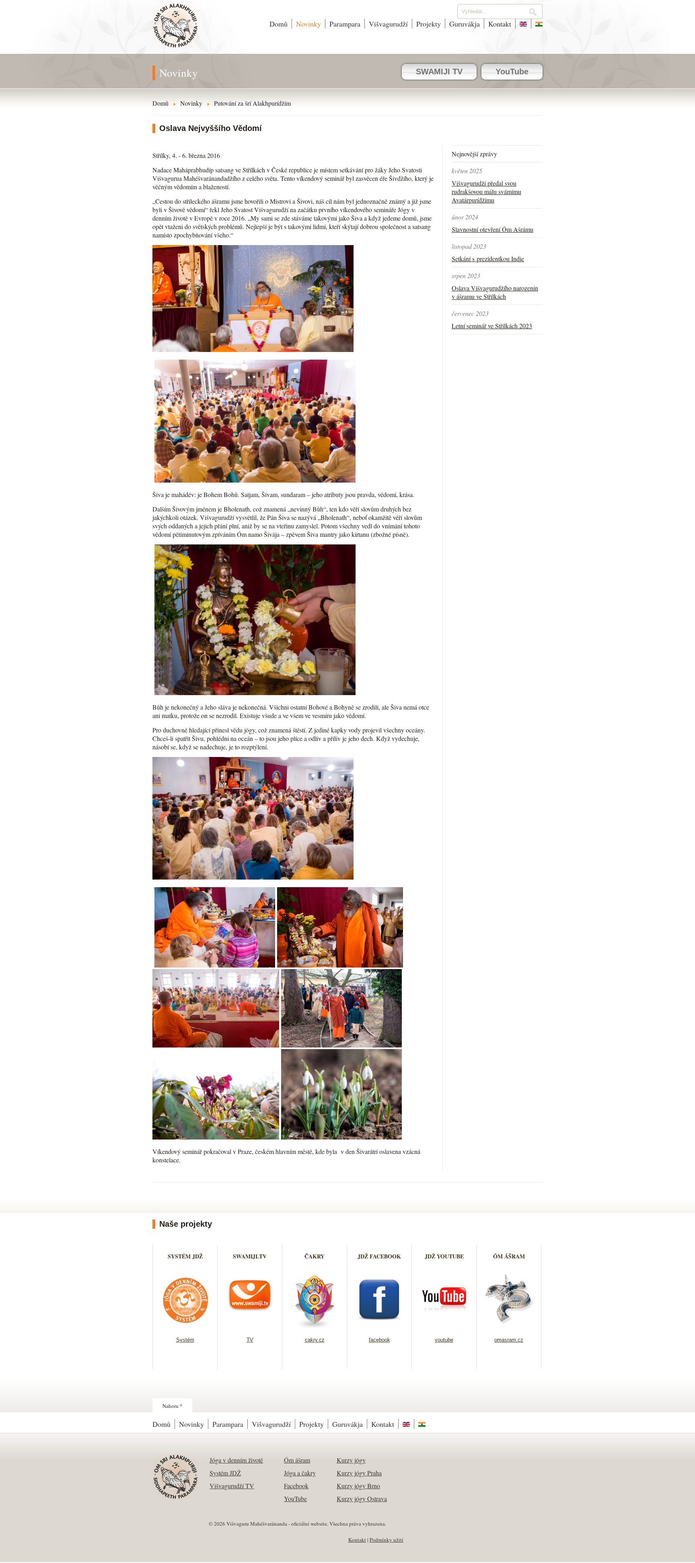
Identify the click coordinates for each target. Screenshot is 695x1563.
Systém (185, 1340)
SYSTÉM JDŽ (185, 1256)
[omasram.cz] (509, 1326)
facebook (379, 1340)
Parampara (344, 24)
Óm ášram (297, 1460)
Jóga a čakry (300, 1473)
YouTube (512, 71)
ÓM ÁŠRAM (509, 1256)
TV (250, 1340)
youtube (444, 1340)
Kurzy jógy (351, 1460)
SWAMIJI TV (439, 71)
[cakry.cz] (315, 1326)
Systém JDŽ (225, 1473)
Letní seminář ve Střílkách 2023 (492, 325)
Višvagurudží (388, 24)
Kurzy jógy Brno (358, 1485)
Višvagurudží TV (232, 1485)
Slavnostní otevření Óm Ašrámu (492, 229)
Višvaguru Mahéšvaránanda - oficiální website (175, 31)
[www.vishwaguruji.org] (523, 24)
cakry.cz (315, 1340)
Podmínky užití (386, 1539)
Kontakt (499, 24)
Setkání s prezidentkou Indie (488, 258)
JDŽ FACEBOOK (379, 1256)
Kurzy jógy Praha (359, 1473)
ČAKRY (314, 1256)
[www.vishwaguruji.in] (537, 24)
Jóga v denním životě (236, 1460)
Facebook (296, 1485)
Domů (278, 24)
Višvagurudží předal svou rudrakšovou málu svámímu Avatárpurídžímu (486, 191)
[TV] (250, 1326)
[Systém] (185, 1326)
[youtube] (444, 1326)
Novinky (308, 24)
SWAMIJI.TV (250, 1256)
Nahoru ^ (172, 1406)
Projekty (428, 24)
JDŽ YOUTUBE (444, 1256)
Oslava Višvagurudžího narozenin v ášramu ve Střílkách (495, 292)
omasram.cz (508, 1340)
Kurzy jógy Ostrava (362, 1498)
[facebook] (379, 1326)
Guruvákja (464, 24)
